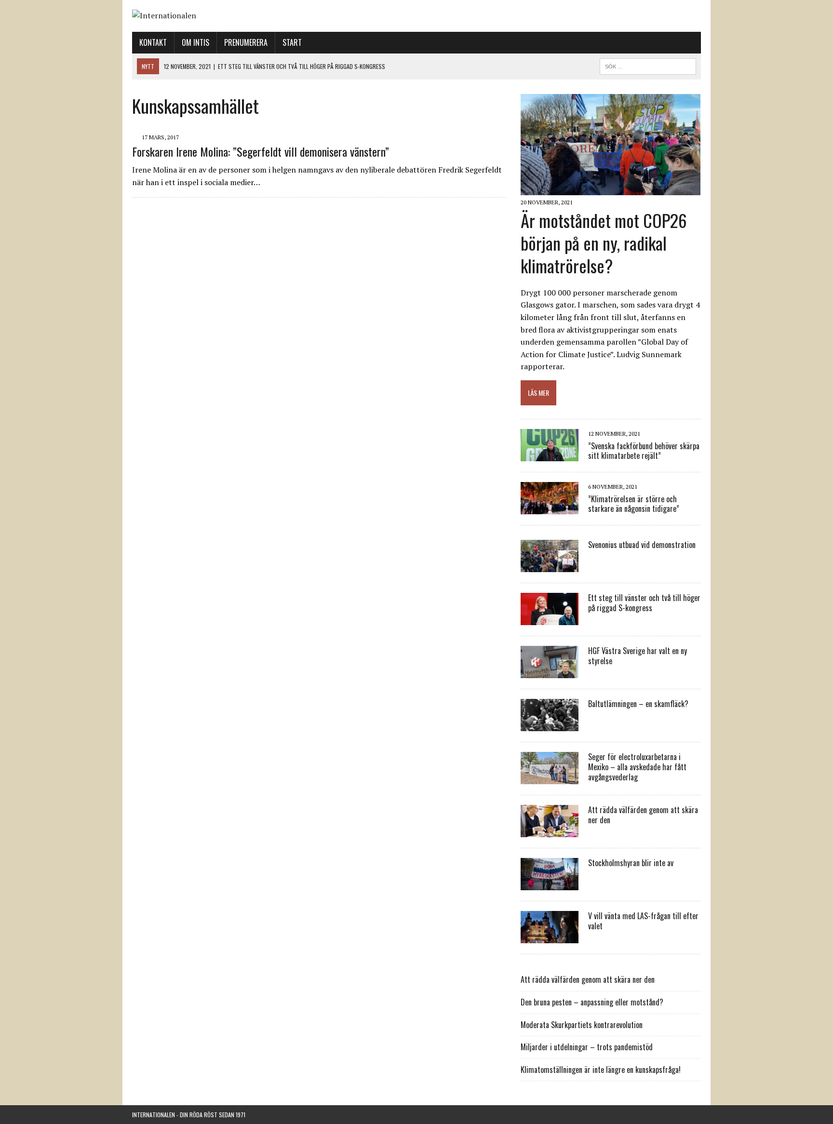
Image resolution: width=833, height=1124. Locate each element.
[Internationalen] (416, 16)
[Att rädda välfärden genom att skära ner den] (549, 831)
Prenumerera (246, 42)
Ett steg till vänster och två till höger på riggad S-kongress (644, 603)
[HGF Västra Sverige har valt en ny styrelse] (549, 672)
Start (292, 42)
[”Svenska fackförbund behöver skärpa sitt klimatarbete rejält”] (549, 455)
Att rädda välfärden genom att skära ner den (643, 815)
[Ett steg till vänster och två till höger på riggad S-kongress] (549, 619)
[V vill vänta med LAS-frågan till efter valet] (549, 937)
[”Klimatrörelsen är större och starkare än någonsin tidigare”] (549, 508)
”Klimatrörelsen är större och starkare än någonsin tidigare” (633, 504)
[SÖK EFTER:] (648, 65)
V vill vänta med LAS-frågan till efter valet (643, 921)
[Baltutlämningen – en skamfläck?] (549, 725)
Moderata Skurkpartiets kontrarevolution (582, 1024)
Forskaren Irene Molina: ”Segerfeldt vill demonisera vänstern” (260, 151)
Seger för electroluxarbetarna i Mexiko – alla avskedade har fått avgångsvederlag (637, 767)
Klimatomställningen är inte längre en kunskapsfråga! (601, 1069)
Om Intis (195, 42)
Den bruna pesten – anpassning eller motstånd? (592, 1002)
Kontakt (153, 42)
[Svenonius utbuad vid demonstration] (549, 566)
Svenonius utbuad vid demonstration (642, 544)
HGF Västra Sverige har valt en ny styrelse (637, 656)
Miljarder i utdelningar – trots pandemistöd (587, 1047)
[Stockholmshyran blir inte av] (549, 884)
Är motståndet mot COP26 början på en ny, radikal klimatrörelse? (604, 242)
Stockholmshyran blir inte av (630, 863)
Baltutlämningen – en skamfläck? (638, 703)
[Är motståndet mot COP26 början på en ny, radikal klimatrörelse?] (610, 189)
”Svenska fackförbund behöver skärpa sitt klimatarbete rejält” (643, 451)
